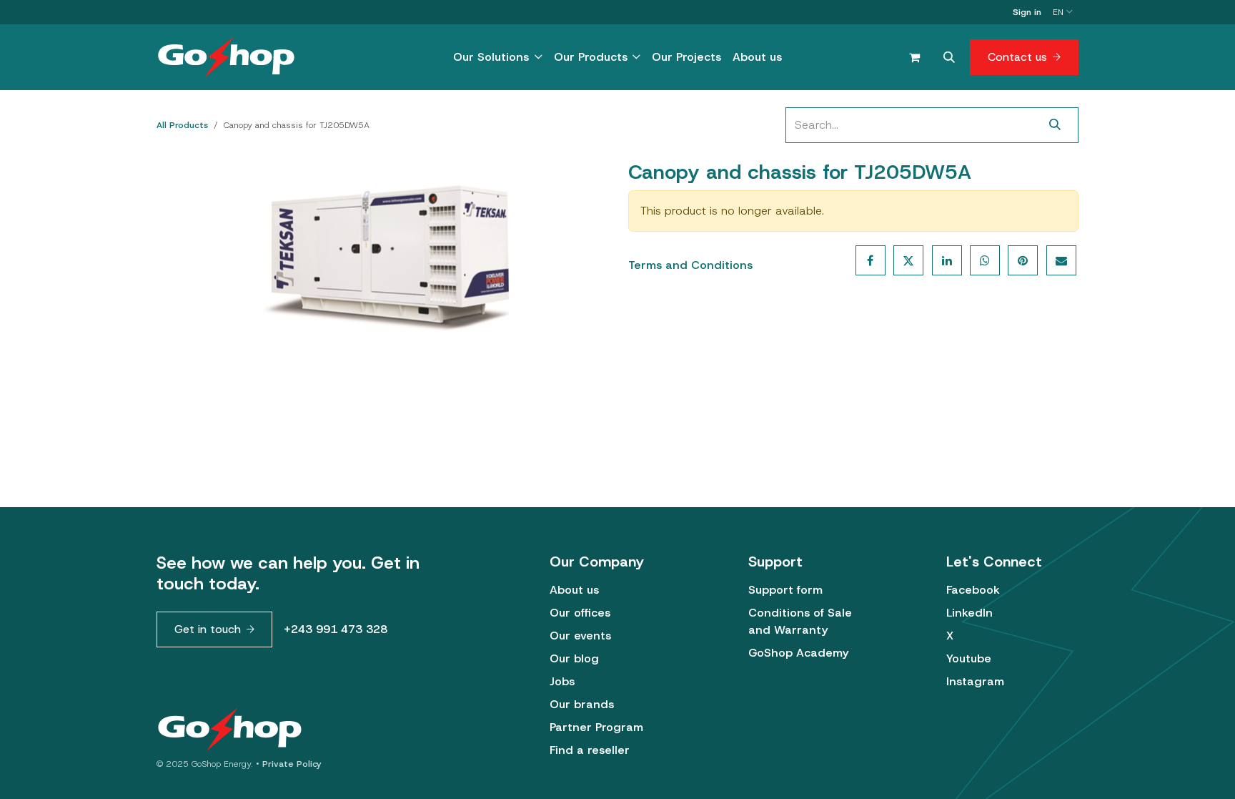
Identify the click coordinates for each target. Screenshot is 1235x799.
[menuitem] (497, 57)
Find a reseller (590, 750)
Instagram (975, 681)
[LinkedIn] (947, 260)
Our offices (580, 612)
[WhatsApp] (985, 260)
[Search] (1055, 125)
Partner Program (596, 727)
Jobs (562, 681)
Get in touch (207, 629)
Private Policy (292, 764)
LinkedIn (969, 612)
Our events (580, 635)
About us (574, 589)
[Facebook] (870, 260)
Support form (785, 589)
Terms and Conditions (690, 265)
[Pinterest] (1023, 260)
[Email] (1061, 260)
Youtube (968, 658)
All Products (182, 125)
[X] (908, 260)
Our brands (582, 704)
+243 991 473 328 (335, 629)
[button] (949, 57)
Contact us (1017, 56)
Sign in (1027, 12)
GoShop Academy (798, 652)
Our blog (574, 658)
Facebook (973, 589)
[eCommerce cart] (914, 57)
